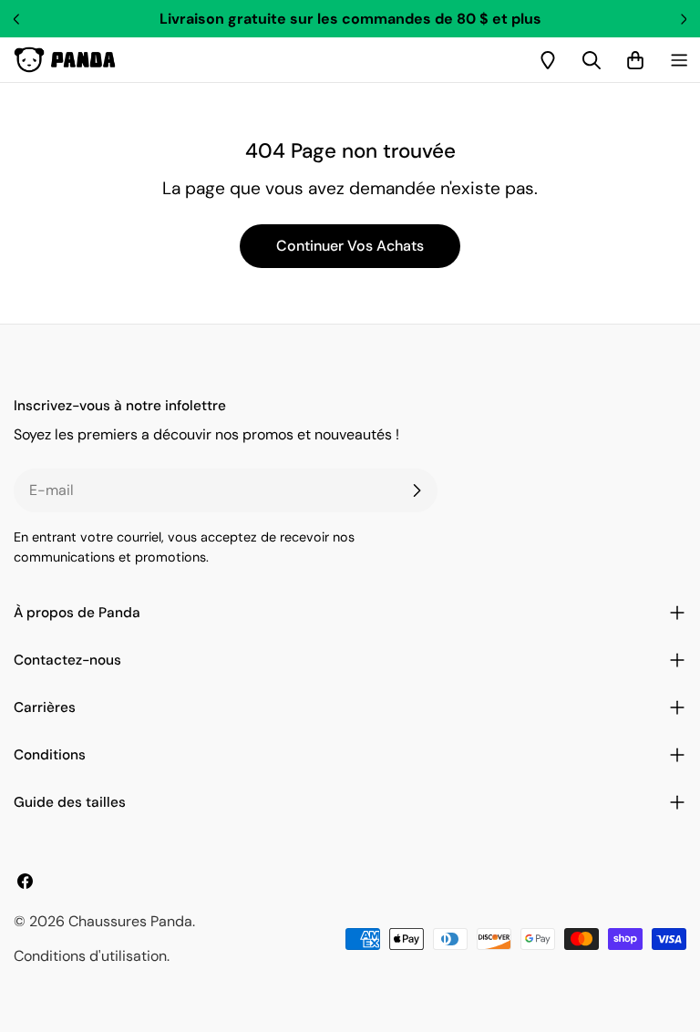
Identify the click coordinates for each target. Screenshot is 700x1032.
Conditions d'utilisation (90, 955)
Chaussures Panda (130, 921)
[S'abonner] (416, 490)
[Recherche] (591, 60)
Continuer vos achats (350, 245)
